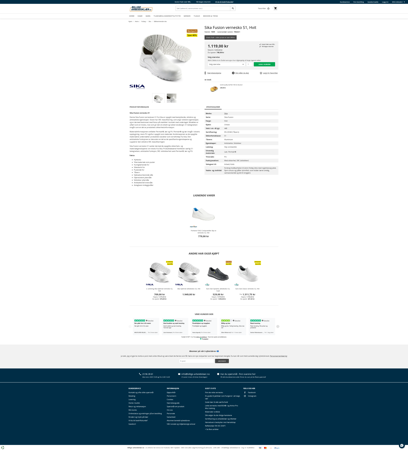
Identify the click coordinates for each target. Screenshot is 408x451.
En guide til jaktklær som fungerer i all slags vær (222, 397)
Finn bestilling (358, 2)
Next (203, 57)
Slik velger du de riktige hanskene (218, 415)
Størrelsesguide (173, 403)
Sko (150, 21)
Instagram (252, 396)
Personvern (171, 396)
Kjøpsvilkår (171, 392)
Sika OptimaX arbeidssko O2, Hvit (188, 289)
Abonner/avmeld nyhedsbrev (178, 420)
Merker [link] (187, 16)
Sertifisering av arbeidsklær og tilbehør (220, 419)
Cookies (170, 399)
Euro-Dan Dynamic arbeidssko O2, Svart (218, 290)
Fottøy (143, 21)
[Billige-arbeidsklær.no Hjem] (141, 8)
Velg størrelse (214, 57)
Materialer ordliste (212, 412)
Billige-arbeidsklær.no (136, 448)
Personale (171, 413)
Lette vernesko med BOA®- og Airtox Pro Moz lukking (221, 406)
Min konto (133, 410)
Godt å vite (210, 388)
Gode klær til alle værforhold (216, 402)
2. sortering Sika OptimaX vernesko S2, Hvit (159, 290)
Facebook (252, 392)
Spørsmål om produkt (175, 406)
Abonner (222, 361)
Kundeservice (345, 2)
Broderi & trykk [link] (210, 16)
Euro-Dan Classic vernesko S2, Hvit (247, 289)
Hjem (130, 21)
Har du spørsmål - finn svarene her (238, 374)
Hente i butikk (134, 403)
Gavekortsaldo (373, 2)
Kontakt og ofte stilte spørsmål (141, 392)
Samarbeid (171, 417)
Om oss (170, 410)
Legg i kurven (264, 64)
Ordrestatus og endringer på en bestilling (145, 413)
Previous (128, 57)
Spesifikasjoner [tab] (213, 107)
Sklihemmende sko (160, 21)
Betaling (132, 396)
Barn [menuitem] (148, 16)
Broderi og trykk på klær (138, 417)
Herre (137, 21)
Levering (132, 399)
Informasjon (173, 388)
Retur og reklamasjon (137, 406)
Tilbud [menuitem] (197, 16)
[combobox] (205, 8)
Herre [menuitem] (131, 16)
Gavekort (132, 424)
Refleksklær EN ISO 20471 (215, 426)
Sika (226, 113)
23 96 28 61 (147, 374)
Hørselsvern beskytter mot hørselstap (220, 422)
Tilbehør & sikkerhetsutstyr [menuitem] (167, 16)
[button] (402, 445)
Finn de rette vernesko (214, 392)
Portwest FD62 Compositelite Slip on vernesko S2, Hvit (203, 232)
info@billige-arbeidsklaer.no (195, 374)
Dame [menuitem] (140, 16)
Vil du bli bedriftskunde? (138, 420)
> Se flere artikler (212, 429)
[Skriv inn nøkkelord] (232, 8)
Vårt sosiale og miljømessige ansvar (181, 424)
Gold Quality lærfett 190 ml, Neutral (231, 85)
